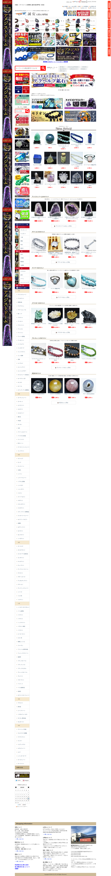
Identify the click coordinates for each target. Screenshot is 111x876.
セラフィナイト (21, 527)
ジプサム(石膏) (21, 481)
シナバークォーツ (22, 477)
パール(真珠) (21, 611)
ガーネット (20, 401)
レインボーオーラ (22, 756)
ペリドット (20, 683)
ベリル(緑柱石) (21, 687)
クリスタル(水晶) (22, 435)
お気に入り (84, 8)
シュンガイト (21, 489)
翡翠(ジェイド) (21, 641)
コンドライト (21, 451)
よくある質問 (73, 6)
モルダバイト (21, 721)
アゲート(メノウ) (22, 309)
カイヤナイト (21, 405)
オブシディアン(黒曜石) (23, 390)
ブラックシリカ (21, 664)
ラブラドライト (21, 737)
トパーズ (20, 592)
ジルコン (20, 493)
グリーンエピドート (22, 432)
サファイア (20, 458)
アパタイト (20, 321)
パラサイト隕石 (21, 626)
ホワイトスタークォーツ (23, 695)
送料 (79, 6)
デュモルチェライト (22, 580)
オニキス (20, 382)
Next (93, 80)
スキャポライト (21, 504)
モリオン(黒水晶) (22, 718)
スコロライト (21, 508)
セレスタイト (63, 69)
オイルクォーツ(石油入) (23, 374)
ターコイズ (20, 546)
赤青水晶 (20, 302)
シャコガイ (20, 485)
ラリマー (84, 67)
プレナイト (20, 676)
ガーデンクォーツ (22, 397)
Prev (33, 80)
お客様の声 (93, 6)
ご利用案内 (85, 6)
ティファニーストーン (23, 569)
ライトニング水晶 (22, 729)
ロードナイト (21, 763)
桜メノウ (20, 313)
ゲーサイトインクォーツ (23, 447)
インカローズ (21, 348)
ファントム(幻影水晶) (23, 649)
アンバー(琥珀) (21, 336)
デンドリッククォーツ (23, 588)
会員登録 (69, 8)
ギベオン (62, 67)
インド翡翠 (20, 355)
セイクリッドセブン (22, 519)
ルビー (19, 752)
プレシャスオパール (22, 672)
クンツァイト (21, 439)
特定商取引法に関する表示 (22, 865)
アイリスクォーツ (22, 294)
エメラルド (20, 363)
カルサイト (20, 409)
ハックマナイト (21, 622)
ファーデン (20, 645)
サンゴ (19, 462)
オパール (20, 386)
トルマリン (20, 599)
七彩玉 (19, 470)
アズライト (20, 317)
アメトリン (20, 332)
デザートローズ (21, 576)
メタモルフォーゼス (22, 714)
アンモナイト (21, 340)
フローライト (21, 680)
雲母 (19, 359)
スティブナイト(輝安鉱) (23, 511)
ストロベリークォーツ (23, 515)
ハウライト (20, 618)
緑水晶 (19, 706)
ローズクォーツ (21, 759)
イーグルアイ (21, 344)
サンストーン (21, 466)
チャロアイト (21, 561)
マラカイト (20, 702)
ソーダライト (21, 538)
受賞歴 (16, 868)
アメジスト (20, 329)
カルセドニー (21, 413)
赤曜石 (19, 523)
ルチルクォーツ (74, 69)
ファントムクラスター (73, 67)
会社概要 (65, 6)
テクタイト (20, 573)
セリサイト (20, 531)
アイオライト (21, 298)
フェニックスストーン (23, 653)
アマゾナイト (21, 325)
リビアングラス (21, 744)
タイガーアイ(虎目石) (23, 553)
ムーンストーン (21, 710)
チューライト (21, 565)
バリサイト (20, 630)
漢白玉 (19, 416)
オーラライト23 (21, 378)
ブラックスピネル (22, 668)
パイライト (20, 614)
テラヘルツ (62, 71)
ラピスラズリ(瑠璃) (22, 733)
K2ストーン (20, 443)
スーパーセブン (21, 496)
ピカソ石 (20, 637)
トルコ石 (20, 595)
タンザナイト (21, 557)
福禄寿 (19, 657)
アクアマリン (21, 306)
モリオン (83, 69)
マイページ (77, 8)
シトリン (20, 473)
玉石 (19, 428)
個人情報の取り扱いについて (22, 866)
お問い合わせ (92, 8)
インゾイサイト (21, 351)
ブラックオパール (22, 660)
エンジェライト (21, 367)
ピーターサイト (21, 634)
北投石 (19, 691)
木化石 (19, 420)
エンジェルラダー (22, 371)
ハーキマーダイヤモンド (23, 607)
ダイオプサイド (21, 550)
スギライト (20, 500)
